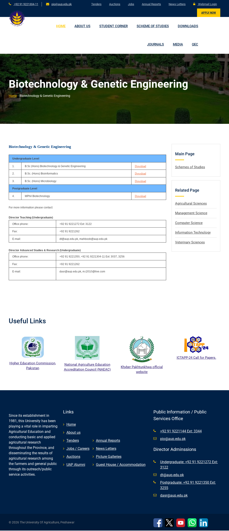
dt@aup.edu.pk (172, 475)
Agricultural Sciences (191, 203)
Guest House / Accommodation (121, 465)
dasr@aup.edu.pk (174, 495)
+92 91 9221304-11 (25, 4)
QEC (195, 44)
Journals (155, 44)
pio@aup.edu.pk (61, 4)
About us (82, 26)
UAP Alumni (75, 465)
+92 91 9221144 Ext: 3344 (181, 431)
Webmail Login (207, 4)
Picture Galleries (108, 456)
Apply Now (208, 12)
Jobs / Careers (77, 448)
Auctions (114, 4)
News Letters (177, 4)
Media (178, 44)
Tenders (96, 4)
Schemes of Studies (190, 167)
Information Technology (193, 232)
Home (61, 26)
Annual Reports (151, 4)
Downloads (188, 26)
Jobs (131, 4)
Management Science (191, 213)
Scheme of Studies (153, 26)
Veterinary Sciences (190, 242)
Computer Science (189, 223)
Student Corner (113, 26)
